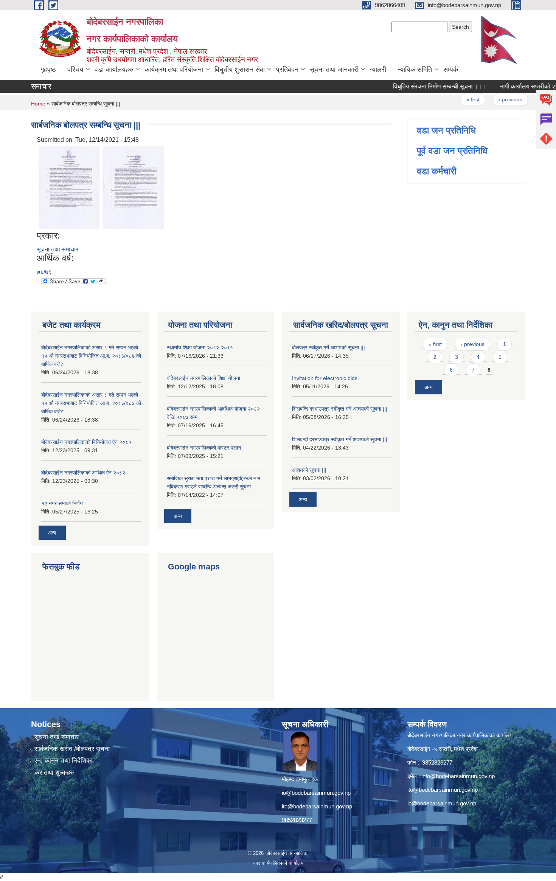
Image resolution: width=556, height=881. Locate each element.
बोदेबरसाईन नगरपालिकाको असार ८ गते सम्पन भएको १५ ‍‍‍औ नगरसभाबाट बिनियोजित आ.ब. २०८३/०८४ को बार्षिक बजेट (91, 355)
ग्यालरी (378, 69)
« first (461, 99)
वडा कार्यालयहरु (114, 69)
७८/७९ (44, 272)
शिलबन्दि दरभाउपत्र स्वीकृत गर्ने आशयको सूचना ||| (339, 409)
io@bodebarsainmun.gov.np (316, 792)
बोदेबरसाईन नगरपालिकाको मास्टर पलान (204, 448)
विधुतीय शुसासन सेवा (239, 69)
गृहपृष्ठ (48, 69)
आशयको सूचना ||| (309, 470)
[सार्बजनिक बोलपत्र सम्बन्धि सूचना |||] (69, 187)
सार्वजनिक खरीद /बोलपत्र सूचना (72, 748)
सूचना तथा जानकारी (334, 69)
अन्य (52, 533)
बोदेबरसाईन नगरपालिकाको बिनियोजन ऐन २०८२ (86, 442)
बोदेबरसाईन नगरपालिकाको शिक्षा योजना (203, 378)
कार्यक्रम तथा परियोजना (173, 69)
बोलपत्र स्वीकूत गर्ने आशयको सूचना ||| (328, 347)
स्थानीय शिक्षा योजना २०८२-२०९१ (200, 347)
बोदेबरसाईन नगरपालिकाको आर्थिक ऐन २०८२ (83, 473)
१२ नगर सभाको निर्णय (62, 503)
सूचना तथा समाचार (57, 249)
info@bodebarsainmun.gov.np (458, 776)
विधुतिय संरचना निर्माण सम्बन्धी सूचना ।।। (428, 86)
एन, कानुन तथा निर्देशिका (63, 760)
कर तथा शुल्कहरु (54, 772)
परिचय (75, 69)
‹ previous (499, 99)
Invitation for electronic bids (324, 378)
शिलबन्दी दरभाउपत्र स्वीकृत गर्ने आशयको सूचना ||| (339, 439)
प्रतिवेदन (287, 69)
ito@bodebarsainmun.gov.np (317, 806)
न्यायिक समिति (415, 69)
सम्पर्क (450, 69)
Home (38, 104)
